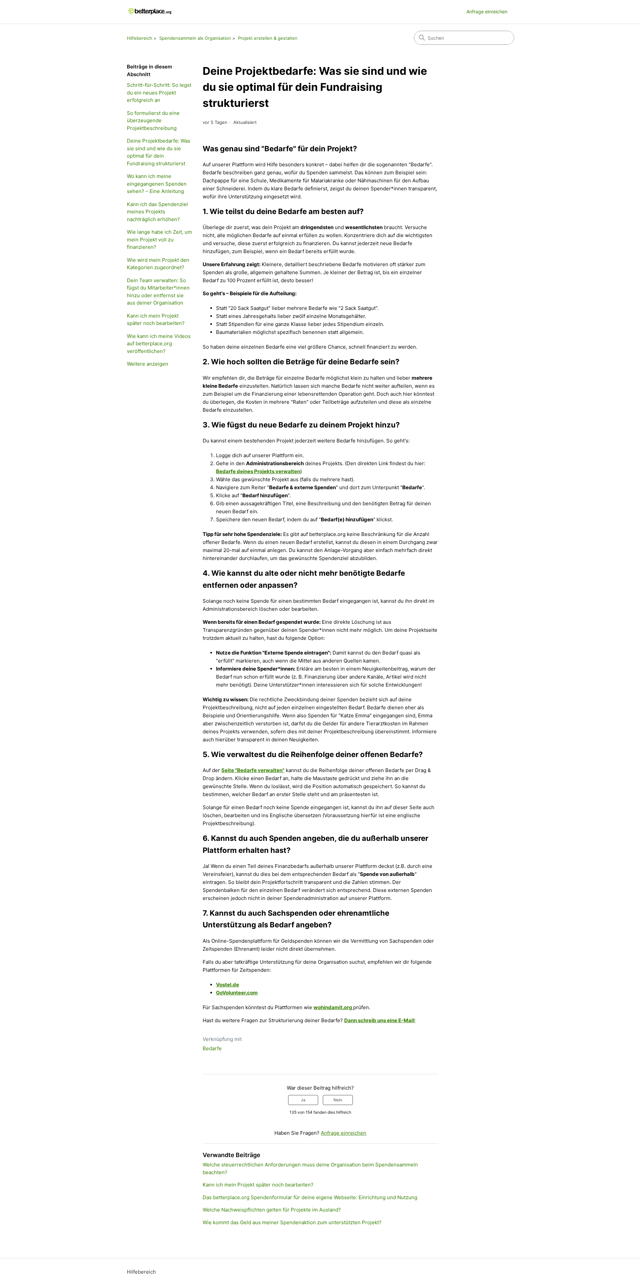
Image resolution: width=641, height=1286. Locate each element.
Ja (303, 1099)
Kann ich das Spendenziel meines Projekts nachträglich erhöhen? (157, 211)
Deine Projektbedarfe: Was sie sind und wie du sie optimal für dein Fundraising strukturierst (158, 152)
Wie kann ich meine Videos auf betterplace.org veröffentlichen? (159, 343)
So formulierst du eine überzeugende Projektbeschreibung (153, 120)
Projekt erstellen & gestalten (267, 38)
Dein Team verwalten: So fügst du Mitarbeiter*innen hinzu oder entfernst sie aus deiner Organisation (158, 291)
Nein (338, 1099)
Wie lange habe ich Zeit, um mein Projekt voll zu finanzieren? (159, 239)
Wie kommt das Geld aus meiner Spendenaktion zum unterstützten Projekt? (292, 1222)
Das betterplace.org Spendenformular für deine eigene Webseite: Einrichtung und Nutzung (310, 1197)
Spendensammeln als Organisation (195, 38)
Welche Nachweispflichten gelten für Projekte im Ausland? (272, 1210)
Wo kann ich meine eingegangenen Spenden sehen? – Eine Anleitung (157, 183)
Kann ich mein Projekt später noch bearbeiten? (156, 320)
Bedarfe (212, 1048)
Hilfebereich (139, 38)
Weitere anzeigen (147, 364)
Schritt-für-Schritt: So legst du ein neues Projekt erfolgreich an (159, 92)
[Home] (150, 12)
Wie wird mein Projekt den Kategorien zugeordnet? (158, 264)
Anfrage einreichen (486, 11)
